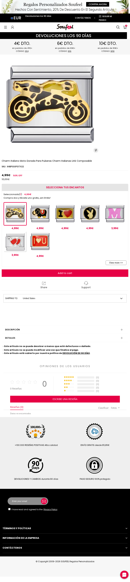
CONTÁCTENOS (83, 17)
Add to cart (65, 273)
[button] (5, 27)
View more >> (116, 262)
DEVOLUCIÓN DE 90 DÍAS (76, 353)
